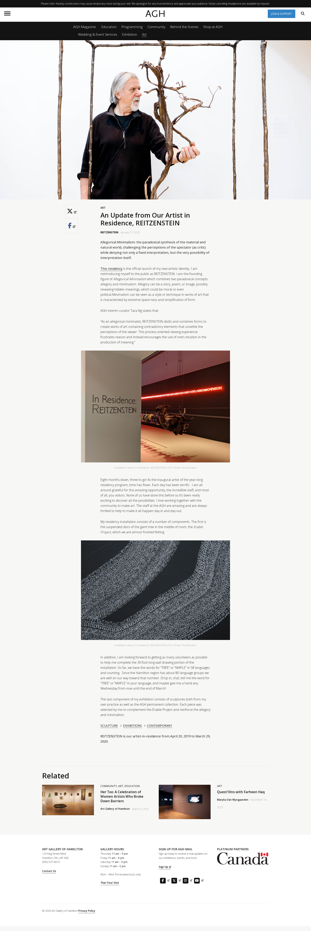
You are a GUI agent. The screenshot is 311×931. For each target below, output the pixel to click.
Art (144, 34)
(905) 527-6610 (51, 862)
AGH (155, 13)
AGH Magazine (84, 26)
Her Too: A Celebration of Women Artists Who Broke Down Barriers (121, 796)
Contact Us (49, 871)
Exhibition (129, 34)
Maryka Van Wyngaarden (232, 799)
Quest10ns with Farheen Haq (241, 792)
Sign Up (163, 867)
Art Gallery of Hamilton (115, 809)
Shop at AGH (213, 26)
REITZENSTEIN (109, 232)
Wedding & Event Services (97, 34)
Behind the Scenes (184, 26)
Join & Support (281, 14)
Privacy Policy (86, 911)
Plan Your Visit (110, 882)
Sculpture (109, 725)
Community (156, 26)
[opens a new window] (72, 211)
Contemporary (159, 725)
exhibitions (132, 725)
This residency (111, 268)
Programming (132, 26)
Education (109, 26)
